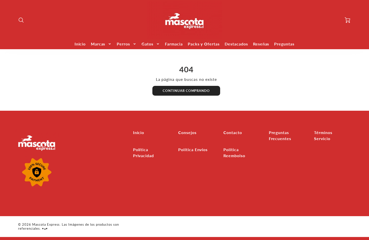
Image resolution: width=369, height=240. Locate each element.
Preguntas (284, 43)
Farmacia (174, 43)
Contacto (232, 132)
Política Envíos (193, 149)
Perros (123, 43)
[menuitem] (80, 44)
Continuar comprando (186, 91)
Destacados (236, 43)
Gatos (147, 43)
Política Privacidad (143, 152)
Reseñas (261, 43)
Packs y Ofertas (204, 43)
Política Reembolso (234, 152)
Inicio (80, 43)
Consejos (187, 132)
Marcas (98, 43)
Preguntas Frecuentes (280, 135)
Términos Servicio (323, 135)
